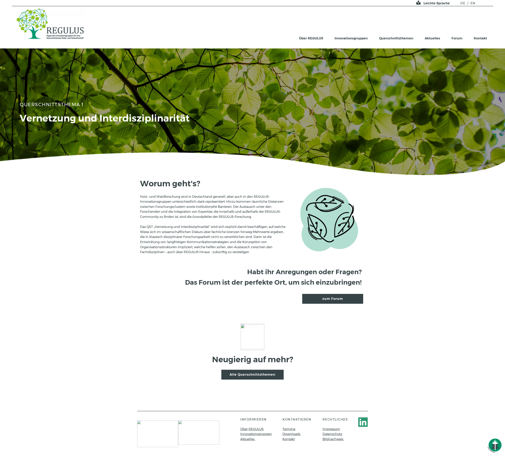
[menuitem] (462, 3)
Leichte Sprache (437, 3)
